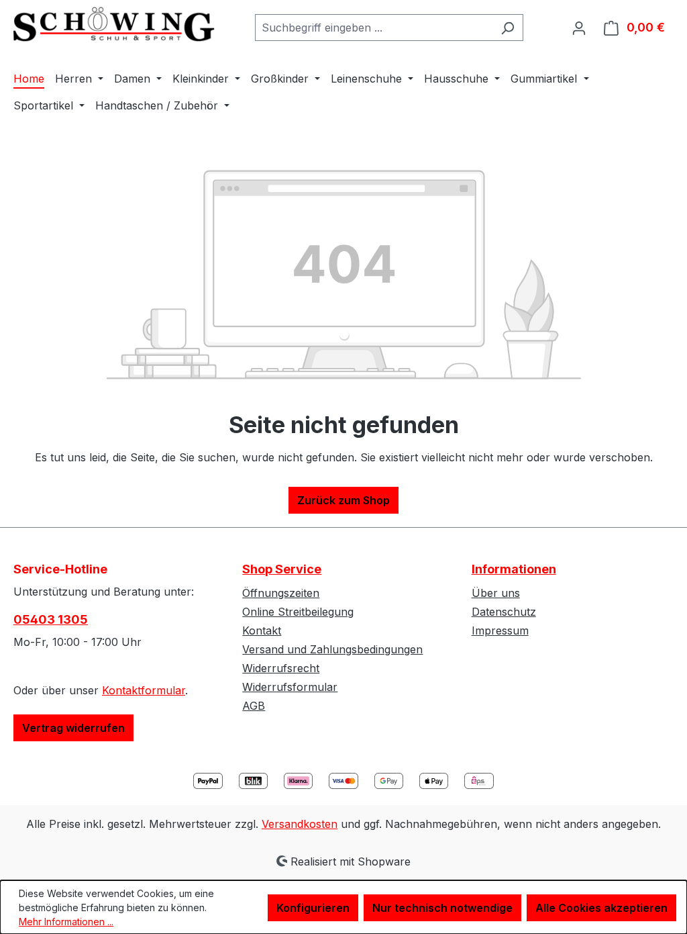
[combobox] (373, 27)
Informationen (514, 569)
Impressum (500, 630)
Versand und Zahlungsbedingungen (332, 649)
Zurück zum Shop (343, 500)
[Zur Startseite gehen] (114, 24)
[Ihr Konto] (579, 27)
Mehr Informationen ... (66, 921)
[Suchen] (507, 27)
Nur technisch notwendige (442, 908)
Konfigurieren (313, 908)
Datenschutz (504, 611)
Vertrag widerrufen (73, 728)
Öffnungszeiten (280, 593)
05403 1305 (50, 619)
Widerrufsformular (289, 687)
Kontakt (261, 630)
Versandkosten (299, 824)
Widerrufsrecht (280, 668)
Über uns (496, 593)
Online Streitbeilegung (298, 611)
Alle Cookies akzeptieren (601, 908)
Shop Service (281, 569)
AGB (253, 705)
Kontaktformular (143, 690)
